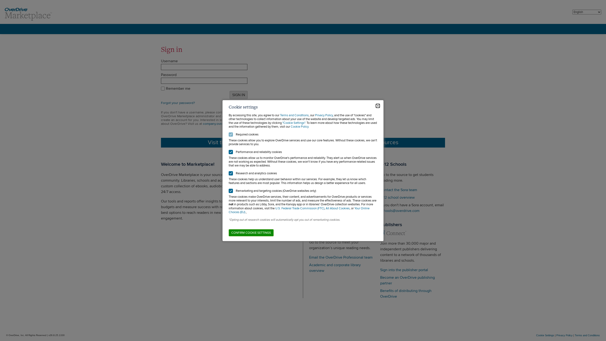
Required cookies (247, 134)
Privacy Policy (324, 115)
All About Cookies (338, 208)
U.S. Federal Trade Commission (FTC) (299, 208)
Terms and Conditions (294, 115)
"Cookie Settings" (293, 123)
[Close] (378, 106)
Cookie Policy (299, 127)
